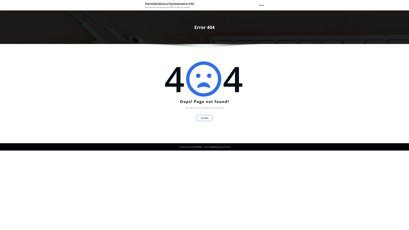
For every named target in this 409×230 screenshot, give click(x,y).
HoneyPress (214, 147)
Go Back (205, 118)
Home (261, 5)
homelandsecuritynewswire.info (169, 3)
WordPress (198, 147)
